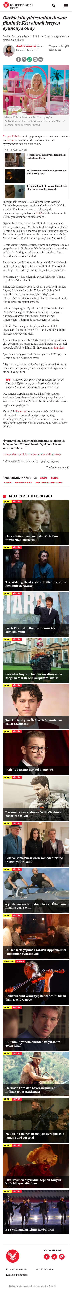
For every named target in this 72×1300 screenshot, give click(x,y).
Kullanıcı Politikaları (17, 1275)
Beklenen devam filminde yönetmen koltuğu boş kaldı (46, 172)
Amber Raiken (26, 46)
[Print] (40, 59)
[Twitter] (54, 1257)
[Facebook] (47, 1257)
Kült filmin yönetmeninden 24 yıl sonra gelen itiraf (32, 1044)
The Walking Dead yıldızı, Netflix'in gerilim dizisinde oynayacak (35, 584)
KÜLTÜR (16, 502)
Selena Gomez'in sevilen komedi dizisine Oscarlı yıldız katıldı (34, 860)
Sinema (54, 478)
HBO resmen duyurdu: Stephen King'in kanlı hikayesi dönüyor (33, 1182)
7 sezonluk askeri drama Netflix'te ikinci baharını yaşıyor (33, 814)
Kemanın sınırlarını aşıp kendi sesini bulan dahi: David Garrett (35, 998)
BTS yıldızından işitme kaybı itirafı (29, 1229)
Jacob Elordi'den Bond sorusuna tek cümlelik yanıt (30, 630)
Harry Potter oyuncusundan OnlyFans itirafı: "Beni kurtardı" (31, 538)
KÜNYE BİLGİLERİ (16, 1269)
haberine (21, 411)
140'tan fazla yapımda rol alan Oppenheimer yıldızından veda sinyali (35, 952)
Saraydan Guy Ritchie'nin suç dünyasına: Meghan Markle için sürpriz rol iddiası (34, 676)
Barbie (10, 140)
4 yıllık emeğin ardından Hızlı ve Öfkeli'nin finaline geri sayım (35, 906)
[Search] (53, 5)
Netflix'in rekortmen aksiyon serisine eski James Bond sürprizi (34, 1136)
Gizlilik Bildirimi (44, 1269)
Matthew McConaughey (49, 483)
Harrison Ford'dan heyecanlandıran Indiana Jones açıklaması (30, 1090)
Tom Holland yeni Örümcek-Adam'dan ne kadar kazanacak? (34, 722)
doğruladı (58, 347)
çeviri (43, 478)
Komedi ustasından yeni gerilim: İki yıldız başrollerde (46, 156)
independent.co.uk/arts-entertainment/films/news (32, 454)
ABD (38, 213)
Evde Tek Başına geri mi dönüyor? (29, 770)
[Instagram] (62, 1257)
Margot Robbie (11, 136)
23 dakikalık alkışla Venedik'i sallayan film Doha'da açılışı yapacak (47, 188)
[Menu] (65, 5)
